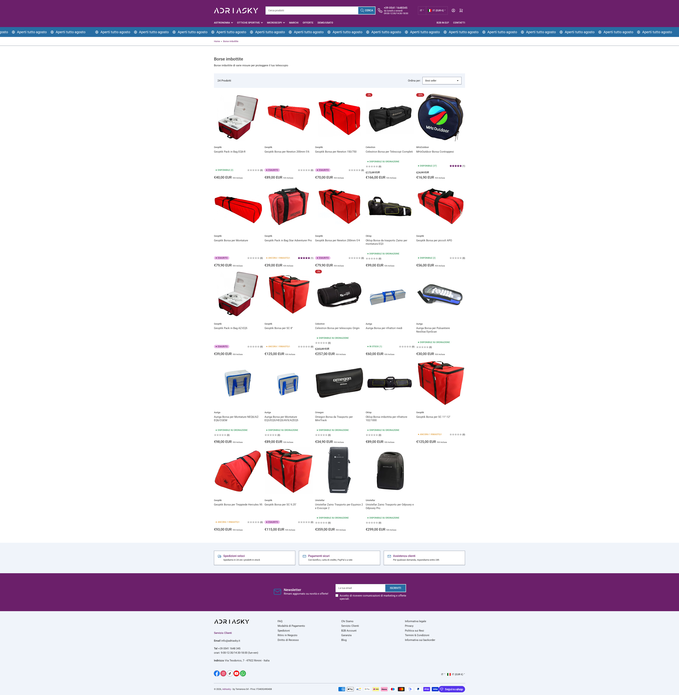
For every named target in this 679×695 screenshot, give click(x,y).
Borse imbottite (230, 41)
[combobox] (320, 10)
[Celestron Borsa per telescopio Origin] (339, 294)
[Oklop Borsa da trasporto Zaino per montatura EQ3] (390, 206)
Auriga (369, 323)
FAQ (280, 621)
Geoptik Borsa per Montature (231, 240)
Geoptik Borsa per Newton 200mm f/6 (287, 151)
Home (217, 41)
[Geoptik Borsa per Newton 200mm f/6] (289, 117)
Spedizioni (284, 630)
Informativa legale (415, 621)
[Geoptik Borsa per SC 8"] (289, 294)
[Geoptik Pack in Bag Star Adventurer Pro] (289, 206)
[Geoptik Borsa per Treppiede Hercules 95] (238, 470)
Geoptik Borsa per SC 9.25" (280, 504)
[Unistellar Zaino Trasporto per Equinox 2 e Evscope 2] (339, 470)
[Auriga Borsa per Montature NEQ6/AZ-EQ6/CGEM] (238, 382)
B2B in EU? (443, 22)
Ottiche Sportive (248, 22)
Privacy (409, 625)
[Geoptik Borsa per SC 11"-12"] (440, 382)
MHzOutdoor (422, 147)
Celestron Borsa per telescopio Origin (337, 328)
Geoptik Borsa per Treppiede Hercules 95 (238, 504)
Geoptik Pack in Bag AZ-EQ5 (230, 328)
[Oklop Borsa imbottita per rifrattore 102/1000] (390, 382)
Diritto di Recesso (288, 640)
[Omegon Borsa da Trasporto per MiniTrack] (339, 382)
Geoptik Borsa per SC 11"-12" (433, 416)
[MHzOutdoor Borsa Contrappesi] (440, 117)
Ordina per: (414, 80)
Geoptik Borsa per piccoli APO (434, 240)
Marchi (293, 22)
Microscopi (274, 22)
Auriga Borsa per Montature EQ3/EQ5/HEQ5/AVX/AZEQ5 (281, 418)
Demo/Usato (325, 22)
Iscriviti (395, 588)
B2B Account (348, 630)
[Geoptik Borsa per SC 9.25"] (289, 470)
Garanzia (346, 635)
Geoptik (218, 147)
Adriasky (226, 689)
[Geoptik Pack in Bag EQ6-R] (238, 117)
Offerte (308, 22)
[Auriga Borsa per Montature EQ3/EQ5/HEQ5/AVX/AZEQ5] (289, 382)
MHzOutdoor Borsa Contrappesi (435, 151)
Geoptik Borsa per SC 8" (279, 328)
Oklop (369, 236)
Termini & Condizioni (417, 635)
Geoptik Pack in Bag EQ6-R (229, 151)
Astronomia (222, 22)
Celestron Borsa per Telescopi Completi (389, 151)
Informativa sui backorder (420, 640)
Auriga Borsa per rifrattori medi (384, 328)
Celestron (370, 147)
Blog (344, 640)
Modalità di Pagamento (291, 625)
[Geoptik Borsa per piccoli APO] (440, 206)
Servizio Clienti (350, 625)
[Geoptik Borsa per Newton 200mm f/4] (339, 206)
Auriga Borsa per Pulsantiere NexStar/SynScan (433, 330)
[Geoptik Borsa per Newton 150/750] (339, 117)
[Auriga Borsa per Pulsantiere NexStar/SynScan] (440, 294)
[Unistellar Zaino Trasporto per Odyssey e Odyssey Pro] (390, 470)
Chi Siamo (347, 621)
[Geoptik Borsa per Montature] (238, 206)
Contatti (459, 22)
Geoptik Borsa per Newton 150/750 (335, 151)
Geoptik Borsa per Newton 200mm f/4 (337, 240)
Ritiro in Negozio (287, 635)
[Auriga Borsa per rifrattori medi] (390, 294)
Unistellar (319, 500)
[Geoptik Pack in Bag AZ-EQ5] (238, 294)
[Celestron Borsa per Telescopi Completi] (390, 117)
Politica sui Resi (414, 630)
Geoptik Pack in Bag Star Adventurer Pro (288, 240)
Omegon (319, 412)
